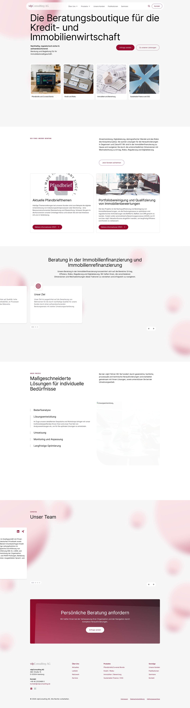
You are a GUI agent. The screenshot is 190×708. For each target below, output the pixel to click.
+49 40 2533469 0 (37, 681)
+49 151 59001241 (61, 572)
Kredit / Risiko (109, 671)
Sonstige (152, 664)
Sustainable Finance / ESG (113, 678)
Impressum (124, 699)
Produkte (84, 6)
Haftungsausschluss (153, 699)
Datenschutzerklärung (137, 699)
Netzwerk (75, 674)
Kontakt (151, 678)
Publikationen (113, 6)
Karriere (75, 678)
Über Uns (71, 6)
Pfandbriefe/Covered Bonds (114, 667)
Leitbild (75, 671)
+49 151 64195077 (166, 572)
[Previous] (148, 329)
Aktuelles (75, 667)
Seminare (124, 6)
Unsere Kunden (99, 6)
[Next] (153, 329)
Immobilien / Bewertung (112, 674)
